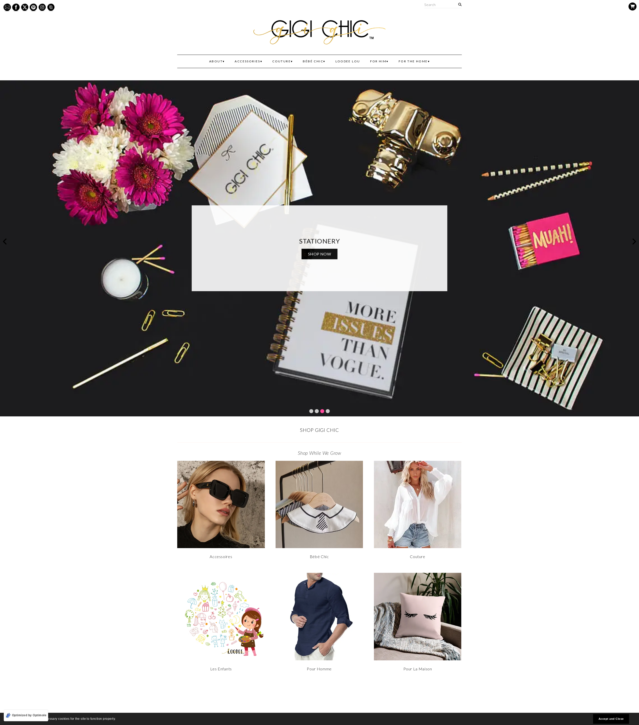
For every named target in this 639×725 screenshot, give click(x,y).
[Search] (460, 4)
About (216, 61)
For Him (378, 61)
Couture (281, 61)
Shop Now (319, 253)
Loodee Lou (347, 61)
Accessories (247, 61)
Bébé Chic (313, 61)
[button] (117, 719)
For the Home (413, 61)
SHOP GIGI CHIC (319, 430)
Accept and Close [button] (611, 718)
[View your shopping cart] (633, 6)
